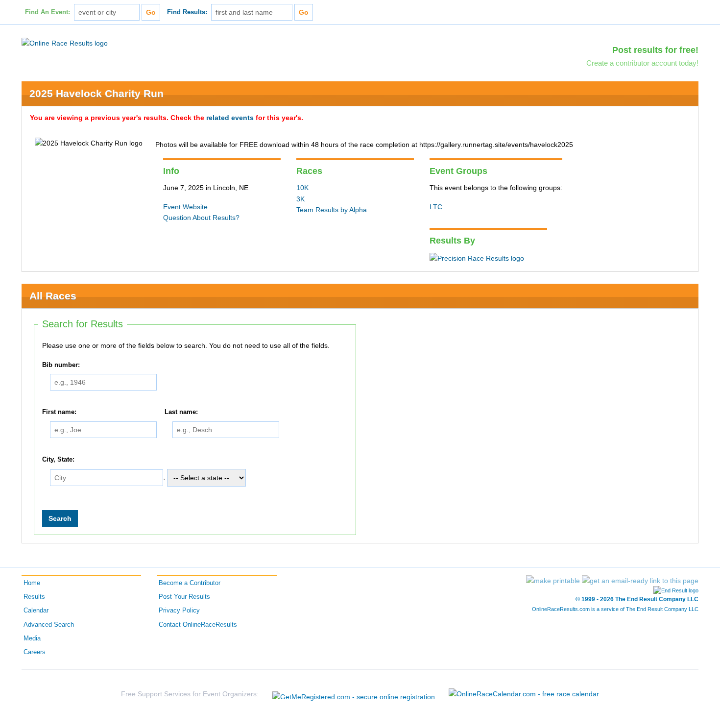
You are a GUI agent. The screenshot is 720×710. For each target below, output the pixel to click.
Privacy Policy (179, 610)
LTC (436, 207)
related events (230, 118)
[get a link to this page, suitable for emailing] (640, 581)
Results (34, 596)
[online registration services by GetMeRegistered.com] (353, 694)
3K (300, 199)
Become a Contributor (189, 583)
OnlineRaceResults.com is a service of (615, 609)
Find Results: (187, 12)
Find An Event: (47, 12)
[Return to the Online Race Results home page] (65, 43)
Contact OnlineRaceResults (198, 624)
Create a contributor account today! (642, 63)
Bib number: (61, 365)
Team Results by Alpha (331, 210)
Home (32, 583)
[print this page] (553, 581)
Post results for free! (655, 50)
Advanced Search (49, 624)
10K (302, 188)
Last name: (181, 412)
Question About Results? (201, 217)
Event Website (185, 207)
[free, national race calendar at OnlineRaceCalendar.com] (524, 694)
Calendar (36, 610)
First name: (59, 412)
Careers (35, 652)
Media (32, 638)
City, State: (58, 459)
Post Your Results (184, 596)
